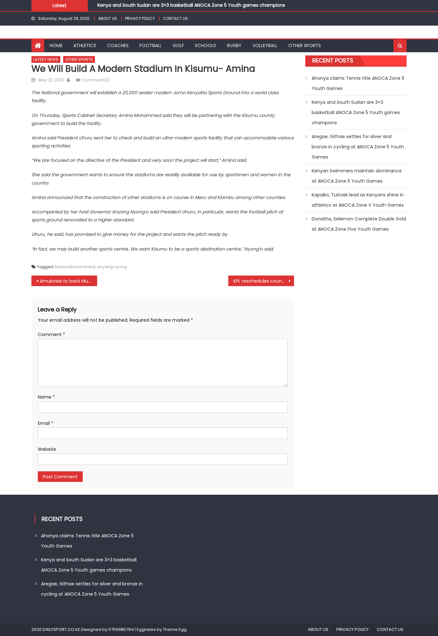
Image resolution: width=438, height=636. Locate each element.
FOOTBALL (150, 45)
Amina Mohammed (75, 267)
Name (46, 397)
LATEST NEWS (45, 59)
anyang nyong (112, 267)
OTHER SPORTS (304, 45)
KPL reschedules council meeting (263, 281)
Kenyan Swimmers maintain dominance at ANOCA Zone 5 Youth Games (357, 176)
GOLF (178, 45)
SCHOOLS (205, 45)
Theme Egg (175, 629)
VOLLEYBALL (264, 45)
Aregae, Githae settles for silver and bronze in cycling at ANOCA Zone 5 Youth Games (358, 146)
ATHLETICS (84, 45)
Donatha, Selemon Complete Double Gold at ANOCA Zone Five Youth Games (359, 224)
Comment (51, 334)
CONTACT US (175, 18)
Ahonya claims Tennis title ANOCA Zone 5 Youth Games (358, 83)
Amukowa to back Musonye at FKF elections (68, 281)
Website (47, 449)
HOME (56, 45)
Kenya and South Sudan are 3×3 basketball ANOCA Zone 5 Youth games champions (191, 5)
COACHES (118, 45)
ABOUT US (107, 18)
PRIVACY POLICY (140, 18)
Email (45, 423)
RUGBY (234, 45)
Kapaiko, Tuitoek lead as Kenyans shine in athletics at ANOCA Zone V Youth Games (358, 200)
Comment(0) (95, 80)
